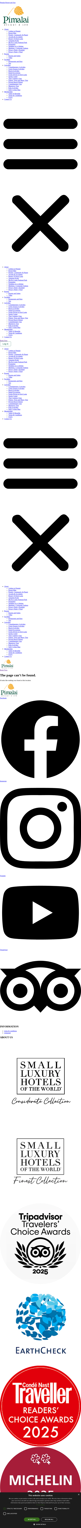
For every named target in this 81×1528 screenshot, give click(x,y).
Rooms (6, 54)
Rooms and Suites (14, 56)
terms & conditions (10, 1031)
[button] (40, 183)
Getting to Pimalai (14, 31)
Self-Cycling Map (14, 90)
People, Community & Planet (18, 35)
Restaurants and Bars (15, 61)
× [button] (78, 1494)
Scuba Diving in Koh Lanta (17, 75)
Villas (10, 58)
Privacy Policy (40, 1505)
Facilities (7, 59)
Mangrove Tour (13, 86)
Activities (7, 65)
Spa (9, 63)
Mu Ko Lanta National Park (17, 42)
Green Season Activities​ (16, 69)
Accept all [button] (32, 1519)
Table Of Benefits (14, 94)
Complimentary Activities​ (16, 67)
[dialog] (40, 1510)
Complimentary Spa (15, 84)
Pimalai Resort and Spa (8, 2)
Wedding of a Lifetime (15, 46)
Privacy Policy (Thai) (15, 52)
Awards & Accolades (15, 37)
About (6, 29)
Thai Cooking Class (15, 78)
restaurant (7, 1033)
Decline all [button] (49, 1519)
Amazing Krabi (13, 41)
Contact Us (8, 99)
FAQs (10, 97)
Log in (5, 344)
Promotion (11, 44)
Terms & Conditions (15, 95)
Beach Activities (13, 71)
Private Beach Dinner (15, 82)
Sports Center (13, 76)
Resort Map (12, 33)
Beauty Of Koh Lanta (15, 39)
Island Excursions (14, 73)
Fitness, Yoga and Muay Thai (18, 80)
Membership (8, 92)
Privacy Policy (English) (16, 50)
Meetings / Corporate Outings (18, 48)
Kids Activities (13, 88)
